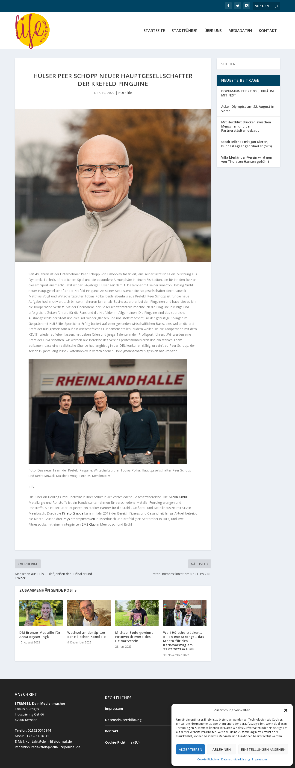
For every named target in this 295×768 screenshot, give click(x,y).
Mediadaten (240, 31)
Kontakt (268, 31)
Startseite (154, 31)
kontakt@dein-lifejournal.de (49, 741)
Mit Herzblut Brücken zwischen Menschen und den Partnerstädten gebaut (246, 126)
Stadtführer (185, 31)
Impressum (259, 759)
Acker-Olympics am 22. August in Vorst (247, 108)
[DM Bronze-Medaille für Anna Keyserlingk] (41, 613)
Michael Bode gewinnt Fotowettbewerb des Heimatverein (134, 636)
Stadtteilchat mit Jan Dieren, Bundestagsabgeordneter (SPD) (246, 144)
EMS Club (89, 524)
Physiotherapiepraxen (79, 519)
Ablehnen (221, 749)
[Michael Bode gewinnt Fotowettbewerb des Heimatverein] (137, 613)
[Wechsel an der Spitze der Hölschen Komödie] (89, 613)
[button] (285, 710)
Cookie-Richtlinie (208, 759)
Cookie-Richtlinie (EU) (122, 742)
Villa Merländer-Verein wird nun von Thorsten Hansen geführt (246, 159)
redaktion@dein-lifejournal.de (55, 747)
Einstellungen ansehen (263, 749)
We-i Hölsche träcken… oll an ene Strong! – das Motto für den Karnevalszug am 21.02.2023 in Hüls (183, 641)
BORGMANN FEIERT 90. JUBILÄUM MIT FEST (247, 93)
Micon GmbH (178, 497)
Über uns (213, 31)
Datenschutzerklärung (235, 759)
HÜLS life (125, 92)
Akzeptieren (190, 749)
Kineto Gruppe (72, 513)
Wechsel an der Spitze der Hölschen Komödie (86, 634)
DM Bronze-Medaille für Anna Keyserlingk (39, 634)
